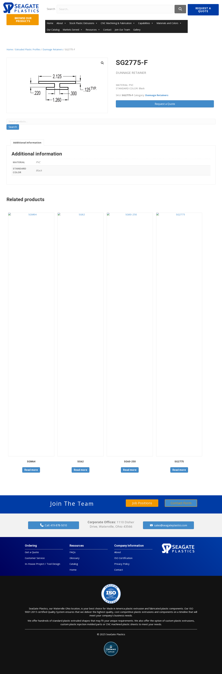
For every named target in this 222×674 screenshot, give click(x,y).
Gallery (136, 29)
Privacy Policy (122, 563)
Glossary (74, 558)
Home (50, 23)
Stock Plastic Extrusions (81, 23)
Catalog (74, 563)
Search (51, 9)
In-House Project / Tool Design (42, 563)
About (60, 23)
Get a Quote (32, 552)
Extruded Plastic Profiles (27, 49)
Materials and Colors (167, 23)
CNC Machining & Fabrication (116, 23)
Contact (107, 29)
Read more (31, 469)
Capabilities (144, 23)
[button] (180, 9)
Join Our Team (122, 29)
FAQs (73, 552)
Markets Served (71, 29)
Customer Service (35, 558)
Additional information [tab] (27, 142)
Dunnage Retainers (53, 49)
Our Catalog (53, 29)
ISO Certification (123, 558)
